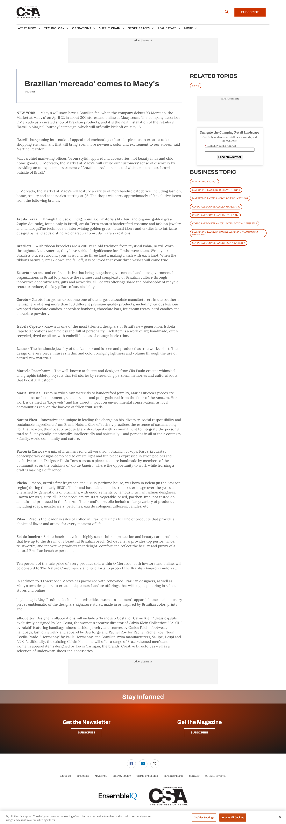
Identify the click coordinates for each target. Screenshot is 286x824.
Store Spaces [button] (139, 28)
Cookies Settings (215, 776)
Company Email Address (220, 145)
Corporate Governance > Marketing (216, 206)
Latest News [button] (27, 28)
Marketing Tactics (204, 181)
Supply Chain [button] (109, 28)
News (195, 85)
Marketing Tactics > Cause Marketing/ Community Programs (225, 233)
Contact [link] (194, 776)
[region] (143, 817)
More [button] (188, 28)
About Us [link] (65, 776)
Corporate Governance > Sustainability (218, 242)
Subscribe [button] (86, 732)
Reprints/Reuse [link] (173, 776)
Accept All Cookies (232, 817)
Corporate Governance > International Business (224, 223)
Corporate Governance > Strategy (215, 215)
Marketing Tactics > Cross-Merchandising (220, 198)
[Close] (279, 817)
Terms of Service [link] (147, 776)
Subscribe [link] (83, 776)
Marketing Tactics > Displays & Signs (216, 189)
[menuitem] (30, 28)
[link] (131, 763)
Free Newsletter (229, 157)
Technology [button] (54, 28)
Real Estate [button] (167, 28)
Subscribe (250, 12)
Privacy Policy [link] (122, 776)
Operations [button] (81, 28)
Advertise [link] (101, 776)
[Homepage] (28, 12)
